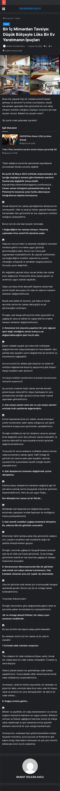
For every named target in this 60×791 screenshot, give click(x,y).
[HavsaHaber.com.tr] (30, 8)
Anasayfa (9, 18)
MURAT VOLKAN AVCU (16, 46)
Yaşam (17, 18)
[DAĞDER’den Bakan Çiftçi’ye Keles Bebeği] (10, 139)
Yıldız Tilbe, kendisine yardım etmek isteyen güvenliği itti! (29, 149)
